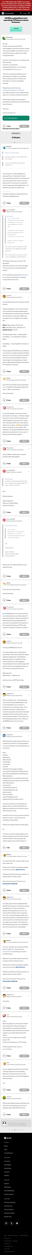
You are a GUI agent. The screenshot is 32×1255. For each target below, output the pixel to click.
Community (9, 13)
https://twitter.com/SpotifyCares (16, 236)
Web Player (7, 1187)
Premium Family (9, 1209)
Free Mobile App (9, 1191)
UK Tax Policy (7, 1249)
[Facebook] (17, 1223)
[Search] (21, 13)
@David (7, 216)
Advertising (7, 1168)
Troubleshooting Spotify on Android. (13, 90)
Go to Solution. (13, 118)
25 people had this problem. (11, 129)
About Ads (15, 1241)
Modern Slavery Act (8, 1246)
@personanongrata (10, 153)
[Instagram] (6, 1223)
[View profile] (4, 38)
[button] (29, 38)
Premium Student (9, 1213)
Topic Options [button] (15, 133)
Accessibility (7, 1243)
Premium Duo (8, 1206)
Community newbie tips (10, 883)
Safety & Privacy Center (13, 1235)
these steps (6, 9)
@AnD (4, 275)
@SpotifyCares (23, 275)
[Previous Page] (9, 142)
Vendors (6, 1175)
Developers (7, 1165)
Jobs (5, 1149)
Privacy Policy (7, 1238)
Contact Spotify (8, 1194)
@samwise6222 (12, 218)
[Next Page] (22, 142)
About (6, 1146)
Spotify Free (7, 1217)
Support (6, 1183)
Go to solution (17, 30)
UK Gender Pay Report (9, 1251)
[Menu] (29, 13)
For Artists (7, 1161)
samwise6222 (7, 613)
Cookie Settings (8, 1241)
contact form (8, 951)
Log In (25, 13)
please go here (17, 69)
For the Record (8, 1153)
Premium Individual (9, 1202)
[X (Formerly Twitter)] (12, 1223)
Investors (7, 1172)
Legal (5, 1235)
